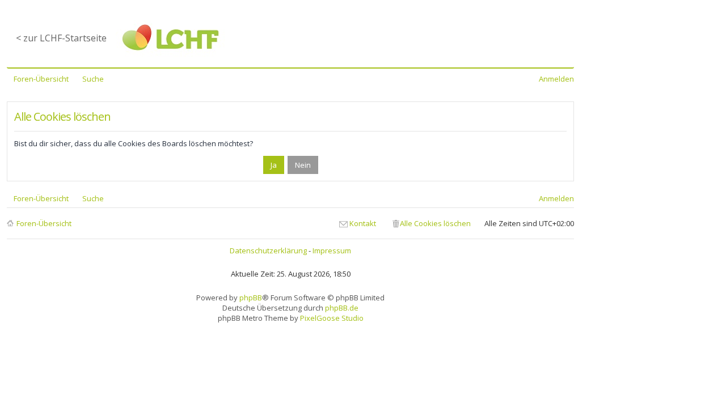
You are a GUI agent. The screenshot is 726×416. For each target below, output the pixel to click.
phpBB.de (341, 308)
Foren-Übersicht (43, 223)
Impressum (332, 250)
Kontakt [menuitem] (362, 223)
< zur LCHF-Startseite (61, 38)
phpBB (250, 297)
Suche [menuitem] (93, 79)
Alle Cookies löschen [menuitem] (435, 223)
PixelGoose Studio (332, 318)
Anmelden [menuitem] (556, 79)
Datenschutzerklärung (268, 250)
